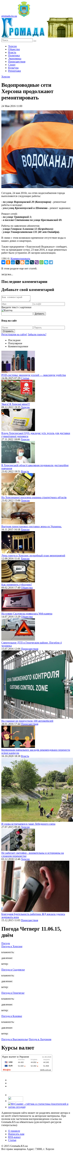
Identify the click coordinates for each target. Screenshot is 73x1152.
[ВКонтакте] (3, 262)
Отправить (8, 331)
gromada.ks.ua (9, 16)
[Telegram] (51, 262)
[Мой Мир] (13, 262)
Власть (12, 52)
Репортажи (14, 70)
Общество (14, 49)
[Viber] (37, 262)
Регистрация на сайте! (14, 334)
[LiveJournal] (32, 262)
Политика (14, 55)
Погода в (11, 946)
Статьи (25, 378)
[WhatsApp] (41, 262)
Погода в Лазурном (40, 1039)
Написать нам (16, 1134)
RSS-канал (14, 1137)
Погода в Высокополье (14, 1039)
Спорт (11, 64)
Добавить (39, 313)
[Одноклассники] (8, 262)
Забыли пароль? (37, 334)
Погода (5, 943)
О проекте (14, 1130)
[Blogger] (22, 262)
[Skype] (46, 262)
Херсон (12, 46)
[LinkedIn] (27, 262)
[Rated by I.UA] (15, 1100)
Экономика (14, 58)
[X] (18, 262)
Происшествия (16, 61)
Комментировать (20, 258)
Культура (13, 67)
